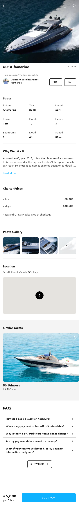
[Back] (4, 6)
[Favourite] (74, 337)
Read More (9, 173)
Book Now (48, 497)
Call (70, 82)
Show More (37, 464)
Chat (56, 82)
